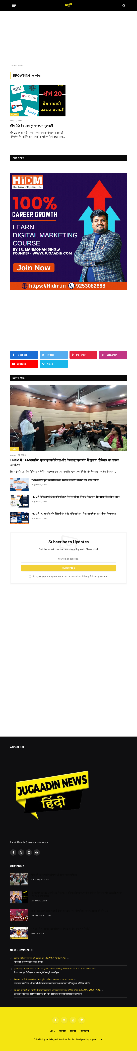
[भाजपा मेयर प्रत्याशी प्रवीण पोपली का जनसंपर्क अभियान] (19, 879)
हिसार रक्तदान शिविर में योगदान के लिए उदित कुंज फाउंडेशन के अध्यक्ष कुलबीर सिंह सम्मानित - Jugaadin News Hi (54, 969)
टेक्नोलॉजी (85, 1031)
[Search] (123, 5)
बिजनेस (73, 1031)
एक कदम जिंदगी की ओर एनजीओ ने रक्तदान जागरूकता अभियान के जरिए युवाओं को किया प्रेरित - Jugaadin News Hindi (57, 990)
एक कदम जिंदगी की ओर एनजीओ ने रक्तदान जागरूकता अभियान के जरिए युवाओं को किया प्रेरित (52, 983)
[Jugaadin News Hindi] (68, 5)
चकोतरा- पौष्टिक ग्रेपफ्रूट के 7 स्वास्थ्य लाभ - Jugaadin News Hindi (40, 958)
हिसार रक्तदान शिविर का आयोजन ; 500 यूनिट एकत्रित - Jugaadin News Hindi (43, 979)
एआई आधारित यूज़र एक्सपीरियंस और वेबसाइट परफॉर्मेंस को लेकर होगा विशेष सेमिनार (65, 480)
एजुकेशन (14, 115)
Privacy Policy (89, 576)
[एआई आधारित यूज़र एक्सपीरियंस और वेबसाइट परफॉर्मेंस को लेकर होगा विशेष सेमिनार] (19, 484)
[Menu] (14, 5)
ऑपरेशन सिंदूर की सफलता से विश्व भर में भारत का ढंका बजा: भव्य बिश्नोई (60, 928)
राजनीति (62, 1031)
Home (13, 65)
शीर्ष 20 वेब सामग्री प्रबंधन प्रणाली (31, 126)
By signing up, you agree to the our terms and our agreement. (70, 576)
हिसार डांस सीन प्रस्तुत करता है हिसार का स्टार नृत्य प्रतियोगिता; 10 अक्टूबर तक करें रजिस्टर (69, 910)
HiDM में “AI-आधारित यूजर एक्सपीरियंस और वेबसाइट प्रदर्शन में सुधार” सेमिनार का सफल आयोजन (64, 462)
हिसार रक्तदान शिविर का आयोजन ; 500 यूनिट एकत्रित (36, 972)
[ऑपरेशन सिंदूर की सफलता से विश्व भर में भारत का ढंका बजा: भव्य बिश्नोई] (19, 933)
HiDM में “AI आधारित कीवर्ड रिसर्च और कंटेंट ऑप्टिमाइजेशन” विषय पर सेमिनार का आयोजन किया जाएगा (74, 513)
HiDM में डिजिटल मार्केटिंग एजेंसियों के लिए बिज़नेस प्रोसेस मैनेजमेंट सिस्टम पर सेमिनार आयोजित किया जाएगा (75, 497)
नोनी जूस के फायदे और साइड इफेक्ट (28, 962)
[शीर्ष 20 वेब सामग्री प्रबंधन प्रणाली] (37, 100)
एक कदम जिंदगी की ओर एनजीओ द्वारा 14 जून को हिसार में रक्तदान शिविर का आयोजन (48, 994)
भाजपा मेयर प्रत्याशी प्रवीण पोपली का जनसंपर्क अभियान (54, 874)
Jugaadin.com (96, 1039)
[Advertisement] (68, 37)
